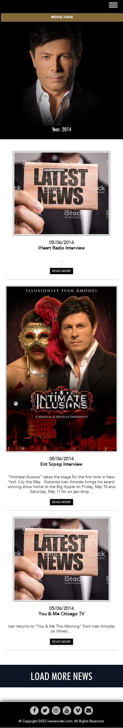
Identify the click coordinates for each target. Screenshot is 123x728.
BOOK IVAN (62, 17)
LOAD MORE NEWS (61, 676)
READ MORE (61, 271)
